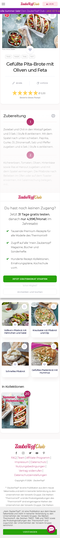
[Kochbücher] (30, 49)
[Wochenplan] (52, 15)
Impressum (22, 462)
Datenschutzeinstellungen (30, 475)
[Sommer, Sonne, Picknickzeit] (15, 410)
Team (21, 457)
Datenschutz (38, 462)
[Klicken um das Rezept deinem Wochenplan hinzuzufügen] (24, 307)
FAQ (13, 457)
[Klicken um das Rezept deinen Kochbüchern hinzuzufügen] (15, 324)
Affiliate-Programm (38, 457)
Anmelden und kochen (30, 292)
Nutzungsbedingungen (30, 466)
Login (51, 4)
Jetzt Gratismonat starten (30, 279)
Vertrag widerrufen (30, 470)
